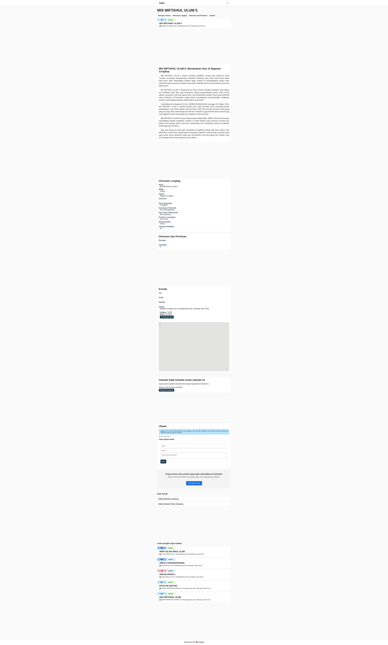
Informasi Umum (164, 15)
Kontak (212, 15)
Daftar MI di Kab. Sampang (168, 499)
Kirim (163, 461)
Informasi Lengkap (180, 15)
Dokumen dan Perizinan (198, 15)
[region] (194, 46)
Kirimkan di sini (194, 483)
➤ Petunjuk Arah (167, 317)
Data (161, 3)
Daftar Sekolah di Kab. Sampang (170, 504)
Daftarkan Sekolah (166, 390)
